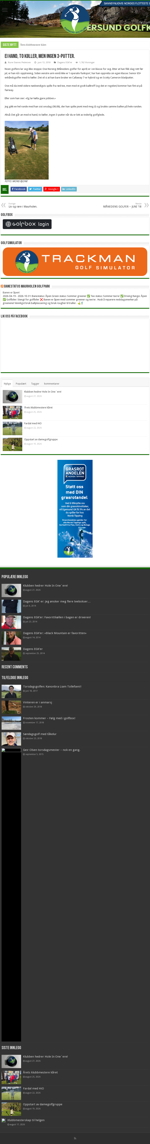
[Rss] (75, 1138)
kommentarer (51, 383)
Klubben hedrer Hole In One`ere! (42, 391)
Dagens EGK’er (33, 649)
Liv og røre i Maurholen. (23, 205)
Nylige (7, 383)
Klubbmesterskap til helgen (26, 1120)
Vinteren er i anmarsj (37, 702)
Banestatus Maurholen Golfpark (27, 286)
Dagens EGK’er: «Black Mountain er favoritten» (55, 633)
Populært (21, 383)
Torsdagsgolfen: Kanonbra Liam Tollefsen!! (52, 686)
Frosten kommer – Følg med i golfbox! (49, 718)
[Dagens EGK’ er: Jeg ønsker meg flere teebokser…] (11, 606)
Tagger (35, 383)
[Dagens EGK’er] (11, 654)
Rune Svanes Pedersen (19, 62)
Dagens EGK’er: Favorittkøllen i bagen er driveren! (57, 617)
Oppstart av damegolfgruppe (41, 439)
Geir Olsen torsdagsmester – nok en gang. (51, 750)
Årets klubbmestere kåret (33, 44)
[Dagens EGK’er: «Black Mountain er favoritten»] (11, 638)
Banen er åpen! (11, 292)
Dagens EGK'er (64, 62)
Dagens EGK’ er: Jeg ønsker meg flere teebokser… (57, 601)
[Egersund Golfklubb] (75, 18)
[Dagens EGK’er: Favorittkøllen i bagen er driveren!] (11, 622)
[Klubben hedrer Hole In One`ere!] (11, 590)
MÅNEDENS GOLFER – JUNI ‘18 (122, 205)
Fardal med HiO (33, 423)
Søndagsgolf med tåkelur (40, 734)
